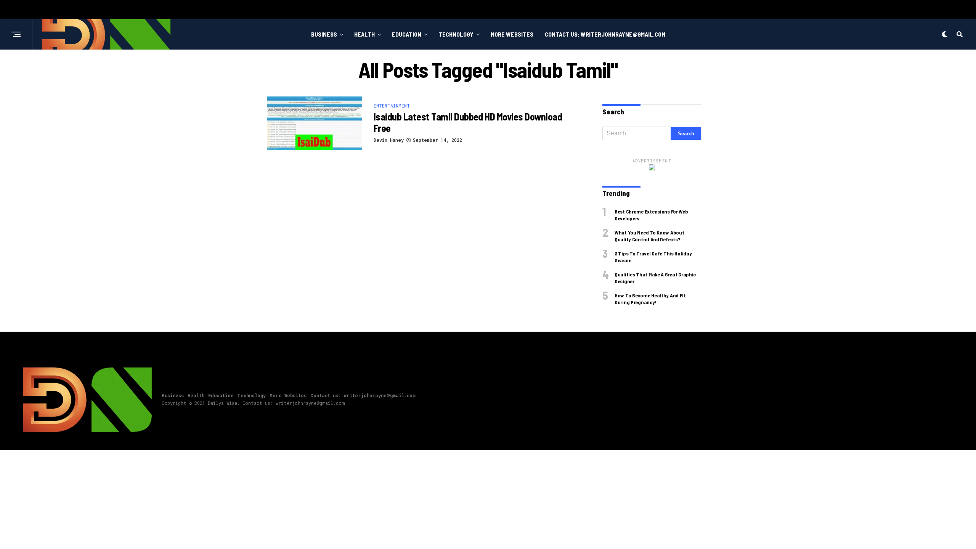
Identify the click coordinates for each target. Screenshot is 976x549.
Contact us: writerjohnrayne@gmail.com (605, 34)
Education (406, 34)
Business (324, 34)
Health (364, 34)
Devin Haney (389, 140)
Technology (456, 34)
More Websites (512, 34)
